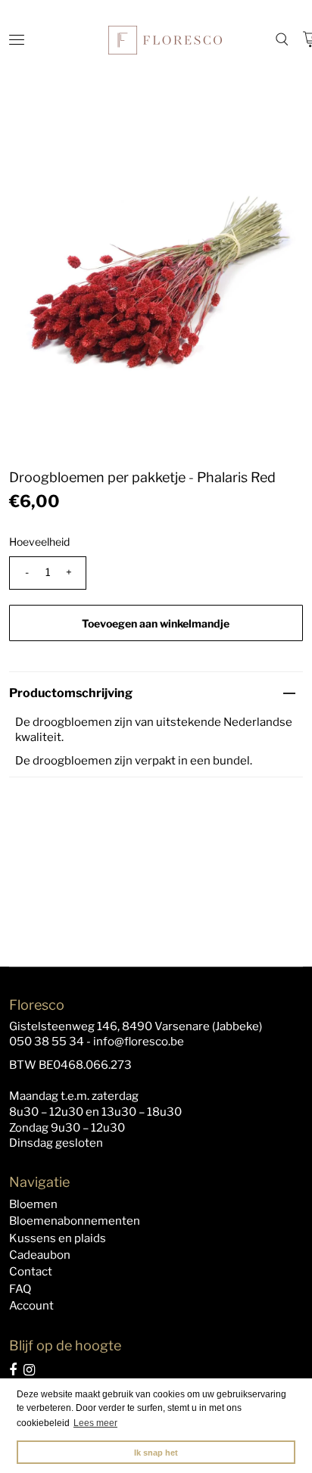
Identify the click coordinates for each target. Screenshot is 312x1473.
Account (31, 1306)
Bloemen (33, 1204)
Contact (30, 1271)
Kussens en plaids (57, 1238)
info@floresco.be (138, 1041)
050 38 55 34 (46, 1041)
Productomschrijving (71, 693)
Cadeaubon (39, 1255)
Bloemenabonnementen (74, 1221)
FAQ (20, 1289)
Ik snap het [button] (156, 1452)
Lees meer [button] (95, 1423)
